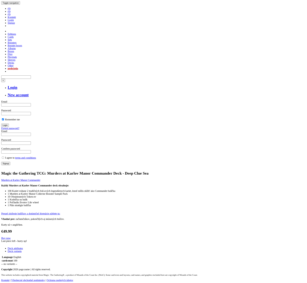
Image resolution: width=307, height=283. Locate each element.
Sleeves (11, 60)
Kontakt (12, 17)
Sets (10, 39)
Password (6, 110)
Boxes (11, 51)
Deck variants (15, 251)
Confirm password (10, 148)
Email (4, 101)
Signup (11, 23)
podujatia (13, 68)
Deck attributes (15, 248)
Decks (11, 62)
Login (11, 20)
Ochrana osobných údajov (60, 280)
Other (10, 65)
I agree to (20, 157)
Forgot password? (10, 128)
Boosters (12, 42)
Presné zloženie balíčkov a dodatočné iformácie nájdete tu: (30, 213)
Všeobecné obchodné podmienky (28, 280)
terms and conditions (25, 157)
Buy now (6, 238)
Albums (12, 48)
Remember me (12, 119)
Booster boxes (15, 45)
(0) (9, 8)
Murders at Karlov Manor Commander (20, 180)
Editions (12, 34)
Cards (11, 37)
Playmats (12, 57)
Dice (10, 54)
